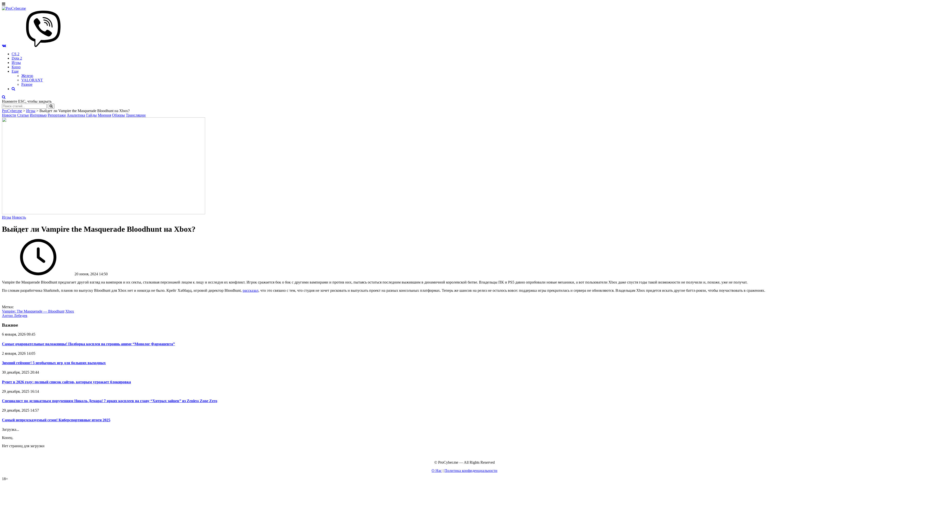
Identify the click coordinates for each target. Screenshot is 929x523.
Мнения (104, 115)
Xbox (69, 311)
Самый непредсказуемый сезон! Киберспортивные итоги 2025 (56, 420)
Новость (19, 217)
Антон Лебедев (14, 316)
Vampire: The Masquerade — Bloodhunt (33, 311)
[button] (4, 46)
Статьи (23, 115)
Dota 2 (17, 58)
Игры (16, 63)
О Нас (437, 471)
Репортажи (57, 115)
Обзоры (118, 115)
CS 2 (15, 54)
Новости (9, 115)
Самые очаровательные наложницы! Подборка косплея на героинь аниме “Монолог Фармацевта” (88, 344)
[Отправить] (51, 106)
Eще (15, 71)
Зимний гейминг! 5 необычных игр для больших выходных (54, 363)
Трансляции (136, 115)
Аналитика (76, 115)
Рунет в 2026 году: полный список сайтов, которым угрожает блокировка (66, 382)
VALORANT (32, 80)
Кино (16, 67)
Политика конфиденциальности (470, 471)
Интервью (38, 115)
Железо (27, 76)
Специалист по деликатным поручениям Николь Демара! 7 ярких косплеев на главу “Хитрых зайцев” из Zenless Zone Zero (109, 401)
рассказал (250, 290)
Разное (26, 84)
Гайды (91, 115)
